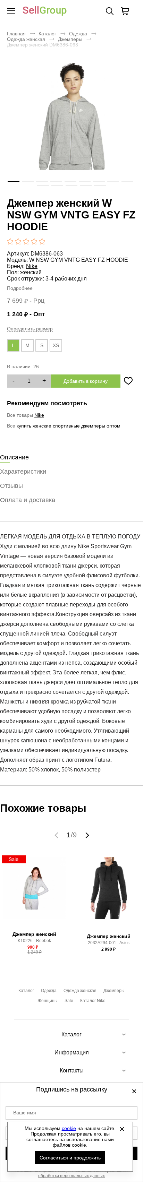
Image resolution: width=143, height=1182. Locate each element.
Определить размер (30, 328)
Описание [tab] (14, 457)
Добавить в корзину (86, 381)
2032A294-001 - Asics (108, 942)
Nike (31, 266)
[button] (57, 835)
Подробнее (20, 288)
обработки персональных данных (71, 1175)
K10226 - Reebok (34, 940)
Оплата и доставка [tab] (27, 500)
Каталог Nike (93, 1000)
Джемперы (70, 39)
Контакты (72, 1070)
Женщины (47, 1000)
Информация (71, 1052)
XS (56, 345)
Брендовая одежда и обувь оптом (44, 11)
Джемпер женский (34, 934)
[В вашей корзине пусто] (125, 11)
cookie (69, 1128)
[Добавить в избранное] (128, 381)
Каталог (47, 33)
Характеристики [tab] (23, 471)
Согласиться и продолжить (70, 1158)
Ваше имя (24, 1112)
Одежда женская (26, 39)
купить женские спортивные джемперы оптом (68, 426)
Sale (69, 1000)
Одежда (78, 33)
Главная (16, 33)
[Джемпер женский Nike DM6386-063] (71, 126)
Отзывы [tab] (11, 485)
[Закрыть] (122, 1128)
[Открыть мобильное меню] (11, 11)
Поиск (109, 11)
